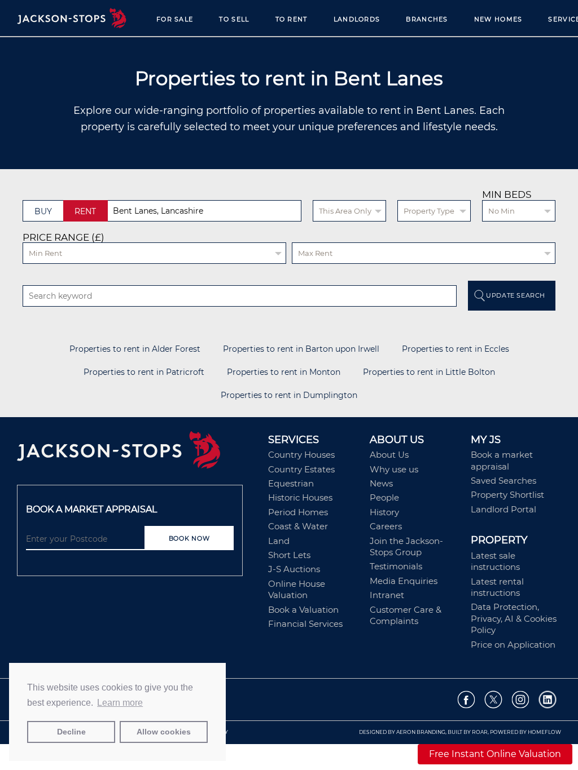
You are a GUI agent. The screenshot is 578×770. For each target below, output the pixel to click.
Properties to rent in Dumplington (289, 395)
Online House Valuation (296, 589)
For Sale (174, 19)
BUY (43, 211)
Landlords (357, 19)
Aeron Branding (420, 732)
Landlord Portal (503, 509)
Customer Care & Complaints (405, 615)
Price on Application (513, 644)
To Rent (291, 19)
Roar (480, 732)
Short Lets (289, 555)
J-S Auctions (294, 569)
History (384, 512)
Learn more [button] (120, 702)
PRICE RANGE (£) (63, 237)
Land (279, 541)
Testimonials (396, 566)
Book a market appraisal (502, 460)
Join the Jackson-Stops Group (406, 546)
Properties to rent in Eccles (455, 349)
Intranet (387, 595)
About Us (389, 454)
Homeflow (544, 732)
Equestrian (291, 483)
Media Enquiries (403, 581)
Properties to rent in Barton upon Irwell (301, 349)
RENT (85, 211)
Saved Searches (503, 480)
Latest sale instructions (495, 561)
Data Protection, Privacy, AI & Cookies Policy (514, 618)
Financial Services (305, 623)
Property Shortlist (507, 494)
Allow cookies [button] (164, 731)
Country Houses (301, 454)
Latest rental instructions (497, 587)
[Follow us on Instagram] (520, 700)
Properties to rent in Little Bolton (429, 372)
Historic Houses (300, 497)
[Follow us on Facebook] (466, 700)
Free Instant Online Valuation (495, 754)
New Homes (498, 19)
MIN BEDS (506, 194)
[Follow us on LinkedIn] (548, 700)
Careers (386, 526)
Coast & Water (298, 526)
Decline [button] (71, 731)
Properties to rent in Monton (283, 372)
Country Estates (301, 469)
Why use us (394, 469)
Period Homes (298, 512)
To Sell (234, 19)
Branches (427, 19)
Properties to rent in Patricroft (144, 372)
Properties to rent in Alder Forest (134, 349)
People (384, 497)
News (381, 483)
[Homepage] (137, 453)
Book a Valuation (303, 609)
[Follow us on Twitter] (493, 700)
